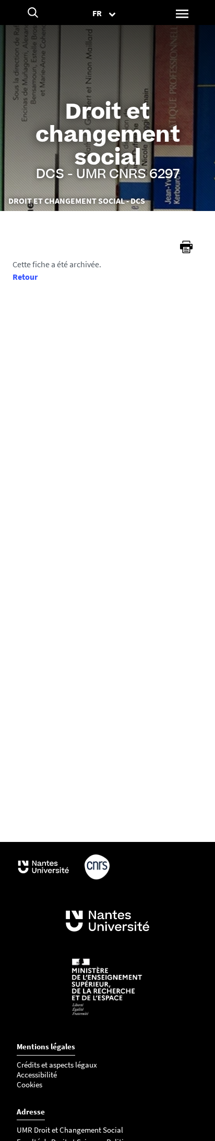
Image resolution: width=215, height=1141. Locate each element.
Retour (25, 276)
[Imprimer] (186, 247)
